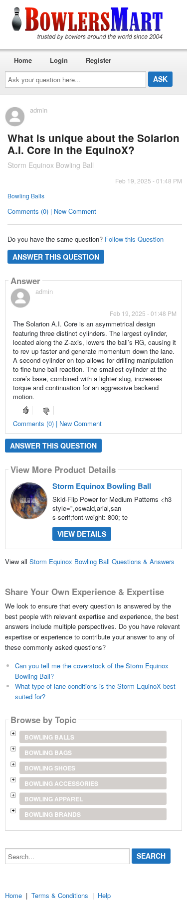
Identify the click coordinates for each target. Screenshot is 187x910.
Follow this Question (134, 239)
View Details (81, 534)
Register (98, 60)
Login (59, 60)
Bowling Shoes (49, 767)
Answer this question (55, 257)
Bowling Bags (48, 752)
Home (23, 60)
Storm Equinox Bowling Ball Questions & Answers (102, 561)
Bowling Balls (25, 195)
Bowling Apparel (53, 798)
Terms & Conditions (59, 895)
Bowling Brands (52, 814)
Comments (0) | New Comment (51, 211)
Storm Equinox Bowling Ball (101, 485)
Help (104, 895)
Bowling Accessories (61, 783)
